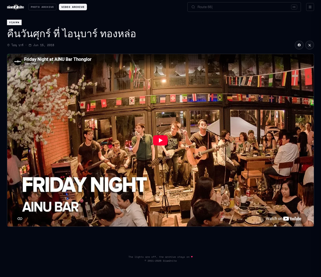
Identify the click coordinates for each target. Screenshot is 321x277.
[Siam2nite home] (15, 6)
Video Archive (73, 7)
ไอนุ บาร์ (17, 45)
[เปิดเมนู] (310, 7)
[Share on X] (309, 45)
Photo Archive (42, 7)
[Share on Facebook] (299, 45)
